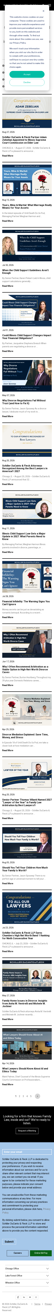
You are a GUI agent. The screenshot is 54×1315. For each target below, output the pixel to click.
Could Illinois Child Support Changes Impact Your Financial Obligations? (26, 336)
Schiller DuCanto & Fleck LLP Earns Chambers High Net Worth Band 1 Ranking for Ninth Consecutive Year (26, 935)
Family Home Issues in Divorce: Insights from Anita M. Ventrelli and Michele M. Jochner (24, 1003)
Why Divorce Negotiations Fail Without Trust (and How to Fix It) (24, 402)
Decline (27, 82)
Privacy (48, 1304)
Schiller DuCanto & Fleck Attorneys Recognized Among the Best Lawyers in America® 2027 (24, 468)
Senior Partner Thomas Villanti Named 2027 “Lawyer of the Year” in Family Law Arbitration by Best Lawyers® (27, 802)
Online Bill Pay (41, 1253)
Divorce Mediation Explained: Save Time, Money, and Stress (25, 736)
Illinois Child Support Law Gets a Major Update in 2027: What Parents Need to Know (23, 536)
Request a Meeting (27, 1131)
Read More (7, 156)
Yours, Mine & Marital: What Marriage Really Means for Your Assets (27, 206)
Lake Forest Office (13, 1275)
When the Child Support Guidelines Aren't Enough (25, 271)
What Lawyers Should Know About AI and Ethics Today (25, 1070)
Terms (37, 1304)
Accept (27, 74)
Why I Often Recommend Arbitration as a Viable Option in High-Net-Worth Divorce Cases (25, 669)
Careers (18, 1253)
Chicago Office (12, 1268)
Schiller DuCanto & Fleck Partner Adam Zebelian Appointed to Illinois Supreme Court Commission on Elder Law (24, 140)
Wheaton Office (12, 1283)
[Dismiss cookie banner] (43, 11)
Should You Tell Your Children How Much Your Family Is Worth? (25, 869)
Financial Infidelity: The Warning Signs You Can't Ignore (26, 603)
